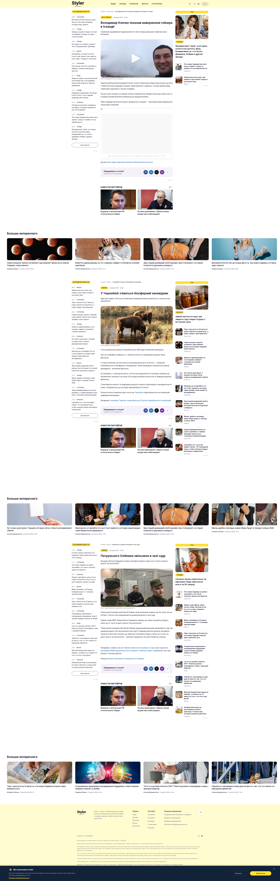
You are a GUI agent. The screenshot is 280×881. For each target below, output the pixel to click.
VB (162, 172)
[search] (190, 4)
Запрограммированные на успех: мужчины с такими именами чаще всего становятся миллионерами (84, 392)
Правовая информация (172, 821)
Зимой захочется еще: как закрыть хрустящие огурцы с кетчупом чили (196, 79)
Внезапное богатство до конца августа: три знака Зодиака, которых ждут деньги (83, 22)
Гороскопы (157, 4)
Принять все (260, 873)
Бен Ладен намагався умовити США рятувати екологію (130, 162)
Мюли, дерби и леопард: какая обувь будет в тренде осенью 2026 (83, 380)
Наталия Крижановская (82, 269)
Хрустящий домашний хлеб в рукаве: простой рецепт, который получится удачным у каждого (173, 264)
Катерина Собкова (218, 531)
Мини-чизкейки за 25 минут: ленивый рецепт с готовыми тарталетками (82, 591)
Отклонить (238, 873)
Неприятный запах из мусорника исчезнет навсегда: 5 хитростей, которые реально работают (84, 665)
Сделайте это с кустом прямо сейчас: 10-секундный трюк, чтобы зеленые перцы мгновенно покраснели (84, 406)
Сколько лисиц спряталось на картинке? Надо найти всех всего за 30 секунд (84, 555)
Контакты (151, 818)
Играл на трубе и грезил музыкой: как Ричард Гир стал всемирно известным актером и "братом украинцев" (84, 81)
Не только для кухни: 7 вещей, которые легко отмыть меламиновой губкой (83, 341)
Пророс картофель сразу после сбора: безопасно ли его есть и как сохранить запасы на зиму (84, 579)
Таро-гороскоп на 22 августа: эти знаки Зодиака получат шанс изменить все (84, 604)
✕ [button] (274, 868)
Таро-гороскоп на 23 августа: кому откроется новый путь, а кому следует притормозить (83, 304)
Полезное (134, 4)
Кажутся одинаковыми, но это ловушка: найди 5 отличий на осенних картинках (107, 264)
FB (146, 172)
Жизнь (109, 282)
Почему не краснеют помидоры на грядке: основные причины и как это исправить (84, 107)
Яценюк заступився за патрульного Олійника (125, 659)
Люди (113, 4)
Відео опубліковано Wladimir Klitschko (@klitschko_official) (128, 156)
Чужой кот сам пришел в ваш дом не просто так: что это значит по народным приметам (84, 640)
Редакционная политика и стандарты (177, 814)
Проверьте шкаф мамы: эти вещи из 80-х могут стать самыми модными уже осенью (84, 95)
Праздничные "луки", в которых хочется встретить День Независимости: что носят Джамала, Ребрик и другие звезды (84, 134)
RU (199, 4)
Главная (103, 11)
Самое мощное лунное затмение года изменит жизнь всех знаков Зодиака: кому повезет (38, 264)
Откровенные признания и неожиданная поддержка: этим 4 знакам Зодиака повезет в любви (84, 616)
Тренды (122, 4)
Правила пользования (172, 818)
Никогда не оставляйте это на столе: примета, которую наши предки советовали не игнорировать (83, 354)
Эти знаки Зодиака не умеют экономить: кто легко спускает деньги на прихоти (83, 567)
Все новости (85, 145)
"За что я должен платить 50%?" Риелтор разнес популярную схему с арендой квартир (85, 628)
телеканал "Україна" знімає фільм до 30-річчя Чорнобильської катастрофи (140, 400)
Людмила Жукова (12, 269)
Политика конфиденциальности (175, 824)
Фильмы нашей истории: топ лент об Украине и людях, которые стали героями (84, 34)
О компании (152, 824)
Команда (151, 821)
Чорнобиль (139, 392)
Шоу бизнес (110, 11)
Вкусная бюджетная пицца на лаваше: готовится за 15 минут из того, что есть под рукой (84, 652)
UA (194, 4)
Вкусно (145, 4)
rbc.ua (205, 4)
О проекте (151, 814)
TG (151, 172)
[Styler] (78, 4)
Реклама (151, 828)
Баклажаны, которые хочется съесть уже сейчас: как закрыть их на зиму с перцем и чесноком (84, 56)
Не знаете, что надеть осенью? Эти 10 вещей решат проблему (83, 45)
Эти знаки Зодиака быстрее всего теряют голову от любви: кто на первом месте (85, 119)
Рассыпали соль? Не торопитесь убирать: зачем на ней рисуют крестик (84, 68)
